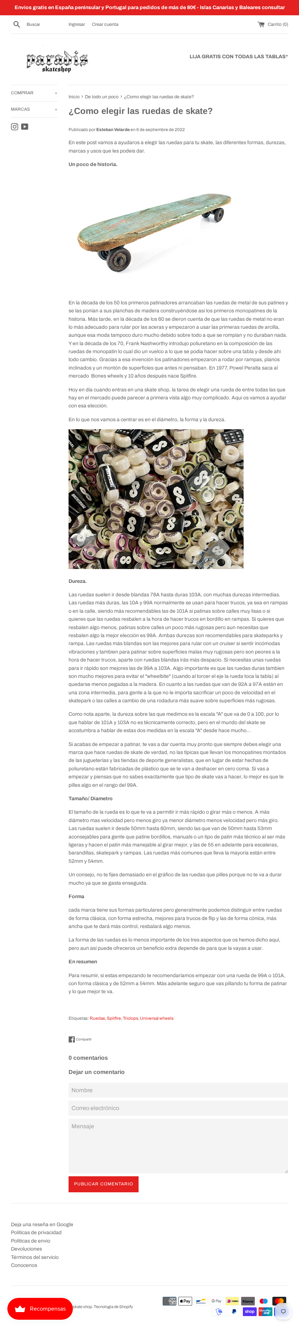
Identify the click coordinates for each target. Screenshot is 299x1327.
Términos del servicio (35, 1257)
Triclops (130, 1018)
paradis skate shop (75, 1306)
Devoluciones (26, 1249)
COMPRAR (34, 92)
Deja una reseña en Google (42, 1224)
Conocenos (24, 1265)
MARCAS (34, 109)
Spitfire (114, 1018)
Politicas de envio (30, 1241)
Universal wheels (157, 1018)
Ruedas (97, 1018)
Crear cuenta (105, 24)
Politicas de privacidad (36, 1232)
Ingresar (77, 24)
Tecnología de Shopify (113, 1306)
